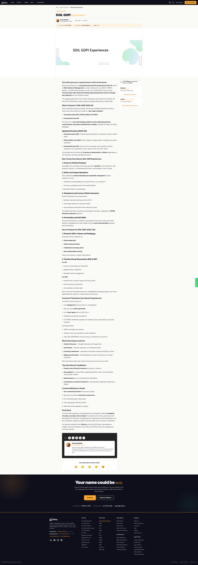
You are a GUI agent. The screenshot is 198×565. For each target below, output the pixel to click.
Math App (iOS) (138, 551)
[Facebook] (61, 540)
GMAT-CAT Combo (121, 528)
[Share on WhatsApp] (80, 438)
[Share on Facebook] (69, 438)
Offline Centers (138, 532)
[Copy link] (83, 438)
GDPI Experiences (64, 7)
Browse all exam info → (105, 521)
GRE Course (120, 523)
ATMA (100, 537)
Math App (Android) (139, 554)
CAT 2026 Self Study (86, 521)
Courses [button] (19, 2)
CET (100, 532)
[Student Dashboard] (170, 2)
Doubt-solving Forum (122, 540)
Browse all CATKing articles (129, 105)
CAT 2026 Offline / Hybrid (87, 528)
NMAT (100, 523)
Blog (57, 7)
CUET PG (101, 547)
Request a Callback (105, 497)
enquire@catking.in (65, 536)
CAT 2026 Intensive (86, 525)
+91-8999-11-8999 (61, 531)
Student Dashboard (139, 540)
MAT (100, 535)
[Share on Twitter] (73, 438)
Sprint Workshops (121, 537)
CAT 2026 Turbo (85, 523)
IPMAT (100, 542)
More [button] (32, 2)
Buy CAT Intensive (190, 2)
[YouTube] (54, 540)
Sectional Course (85, 542)
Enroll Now (90, 497)
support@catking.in (54, 536)
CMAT (100, 530)
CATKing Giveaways (121, 549)
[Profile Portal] (173, 2)
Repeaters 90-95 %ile (86, 535)
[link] (53, 519)
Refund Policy (193, 562)
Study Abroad (40, 2)
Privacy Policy (174, 562)
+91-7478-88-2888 (63, 533)
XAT (100, 528)
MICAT (100, 540)
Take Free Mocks (121, 547)
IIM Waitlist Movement (122, 544)
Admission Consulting (122, 530)
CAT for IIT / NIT (85, 540)
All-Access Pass (120, 542)
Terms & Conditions (184, 562)
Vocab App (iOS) (138, 547)
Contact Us (137, 525)
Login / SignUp (179, 2)
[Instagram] (58, 540)
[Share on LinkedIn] (76, 438)
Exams (12, 2)
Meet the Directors (138, 523)
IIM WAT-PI (84, 544)
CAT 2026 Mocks (85, 530)
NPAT (100, 544)
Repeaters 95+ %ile (86, 537)
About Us (136, 521)
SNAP (100, 525)
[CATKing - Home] (4, 2)
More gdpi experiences (130, 94)
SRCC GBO (101, 549)
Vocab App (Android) (139, 549)
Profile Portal (137, 542)
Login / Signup (137, 544)
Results (26, 2)
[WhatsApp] (51, 540)
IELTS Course (120, 525)
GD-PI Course (84, 547)
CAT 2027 (83, 532)
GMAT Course (120, 521)
